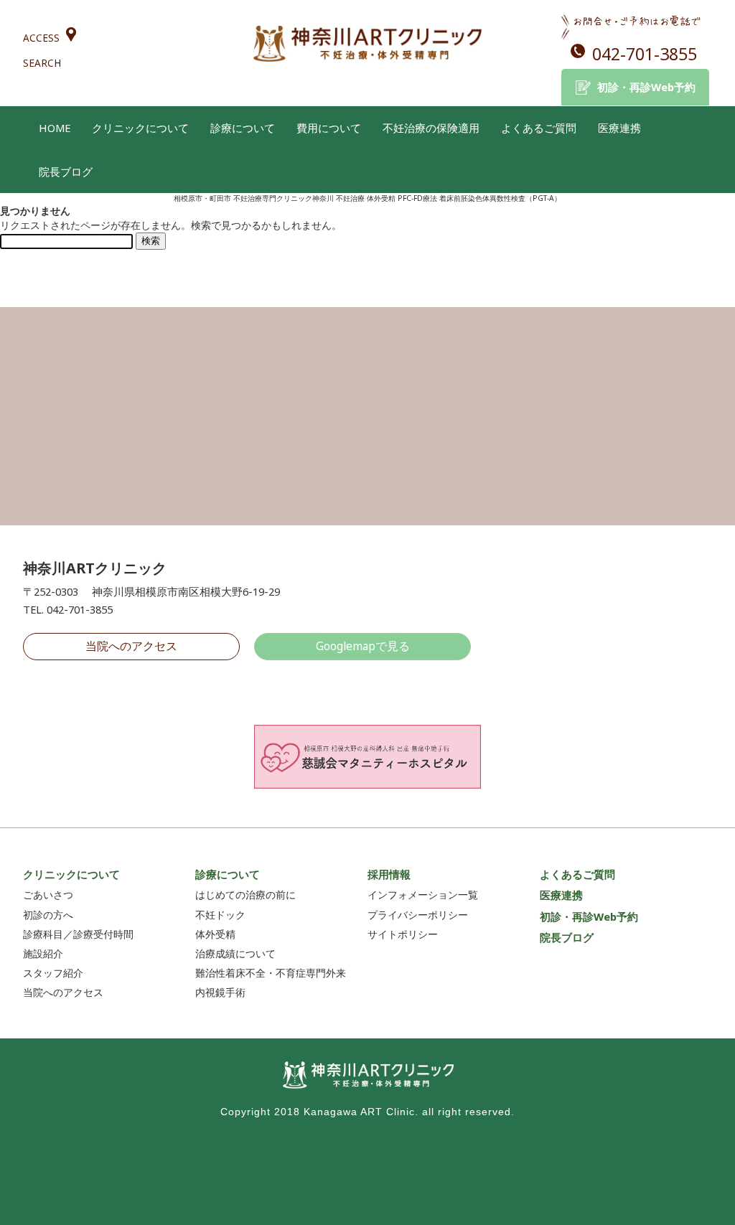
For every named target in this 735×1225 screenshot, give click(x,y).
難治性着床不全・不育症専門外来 (270, 973)
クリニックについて (140, 128)
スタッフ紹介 (53, 973)
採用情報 (389, 874)
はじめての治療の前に (245, 894)
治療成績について (235, 953)
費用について (328, 128)
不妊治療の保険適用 (431, 128)
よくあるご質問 (538, 128)
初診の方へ (48, 914)
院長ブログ (66, 171)
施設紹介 (43, 953)
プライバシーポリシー (418, 914)
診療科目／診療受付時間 (78, 934)
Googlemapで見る (363, 646)
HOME (54, 128)
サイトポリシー (403, 934)
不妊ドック (220, 914)
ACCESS (41, 37)
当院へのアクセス (131, 646)
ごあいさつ (48, 894)
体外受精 (215, 934)
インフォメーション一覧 (423, 894)
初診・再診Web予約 (646, 87)
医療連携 (619, 128)
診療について (242, 128)
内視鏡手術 (220, 992)
